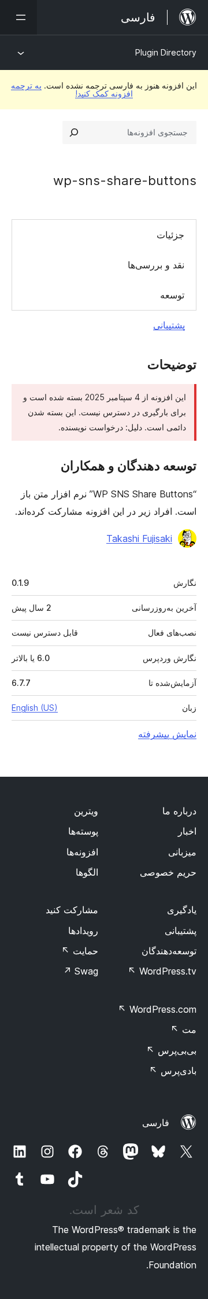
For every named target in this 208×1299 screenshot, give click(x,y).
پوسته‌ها (83, 831)
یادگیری (181, 910)
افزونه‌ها (82, 852)
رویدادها (83, 930)
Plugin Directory (165, 52)
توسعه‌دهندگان (169, 951)
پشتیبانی (169, 325)
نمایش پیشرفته (167, 734)
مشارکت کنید (72, 910)
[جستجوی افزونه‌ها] (74, 132)
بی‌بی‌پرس (171, 1050)
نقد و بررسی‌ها (156, 265)
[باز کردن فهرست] (18, 17)
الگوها (87, 872)
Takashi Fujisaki (139, 538)
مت (183, 1029)
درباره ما (179, 811)
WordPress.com (157, 1009)
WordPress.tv (162, 971)
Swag (80, 971)
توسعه (172, 295)
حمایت (79, 951)
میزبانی (182, 852)
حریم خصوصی (168, 872)
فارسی (155, 1122)
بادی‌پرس (172, 1070)
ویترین (86, 811)
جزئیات (170, 235)
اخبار (187, 831)
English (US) (35, 708)
